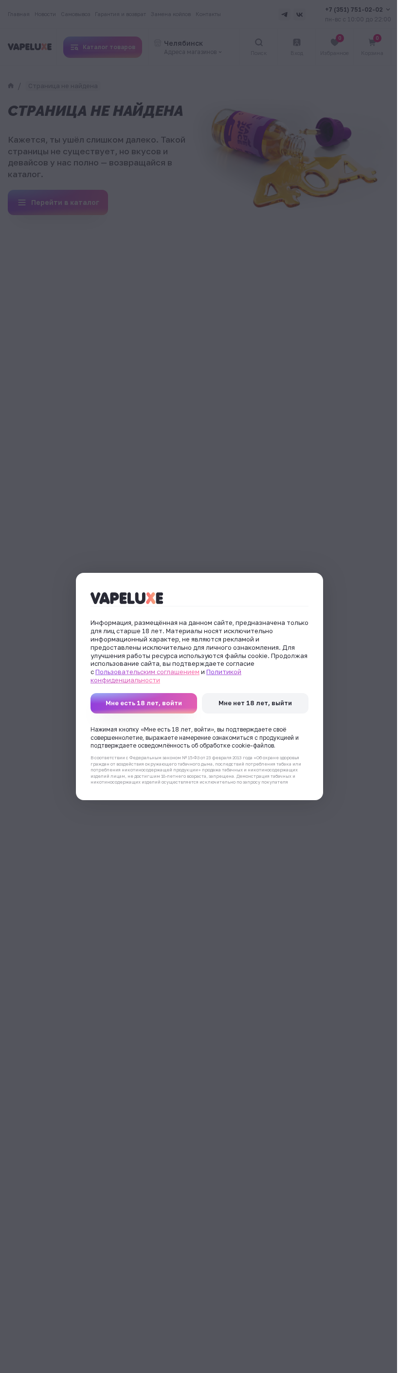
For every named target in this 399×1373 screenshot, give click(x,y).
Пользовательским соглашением (147, 672)
